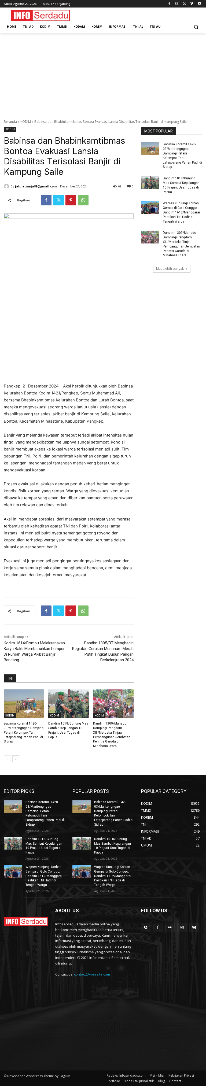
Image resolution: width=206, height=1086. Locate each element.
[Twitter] (184, 4)
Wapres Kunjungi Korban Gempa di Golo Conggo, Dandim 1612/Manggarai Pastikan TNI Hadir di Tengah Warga (181, 212)
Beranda (10, 121)
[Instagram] (177, 4)
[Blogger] (145, 927)
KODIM (25, 121)
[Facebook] (169, 4)
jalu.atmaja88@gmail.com (36, 186)
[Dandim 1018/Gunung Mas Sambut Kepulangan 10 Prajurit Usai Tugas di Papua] (68, 703)
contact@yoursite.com (92, 974)
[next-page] (15, 758)
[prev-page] (7, 758)
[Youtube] (199, 4)
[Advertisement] (103, 73)
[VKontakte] (194, 927)
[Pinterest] (70, 200)
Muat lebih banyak (170, 268)
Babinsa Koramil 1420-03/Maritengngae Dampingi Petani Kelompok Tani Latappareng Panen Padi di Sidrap (24, 732)
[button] (196, 26)
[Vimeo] (192, 4)
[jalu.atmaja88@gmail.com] (7, 186)
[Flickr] (170, 927)
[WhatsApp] (83, 200)
